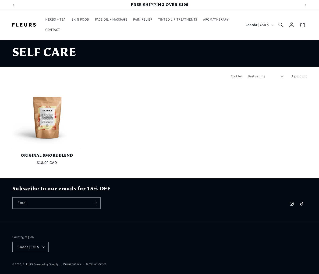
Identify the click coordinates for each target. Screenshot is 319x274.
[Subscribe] (94, 203)
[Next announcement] (305, 5)
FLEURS (28, 264)
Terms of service (96, 264)
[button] (280, 24)
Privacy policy (72, 264)
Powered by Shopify (46, 264)
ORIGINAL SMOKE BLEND (47, 156)
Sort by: (237, 76)
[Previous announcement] (14, 5)
